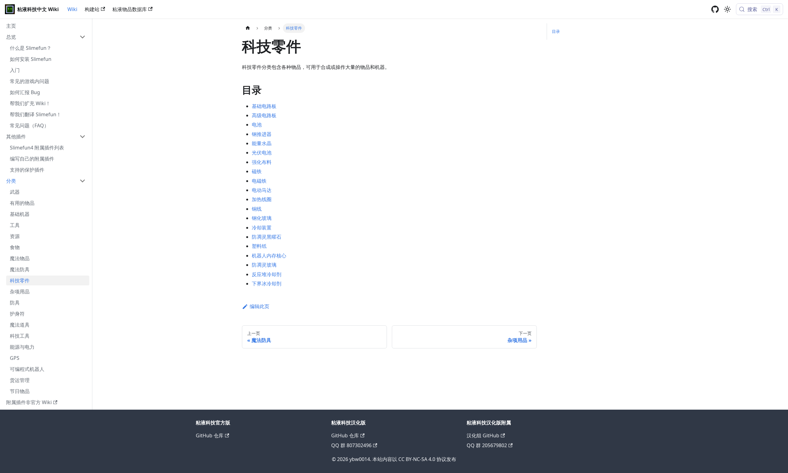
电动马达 (261, 190)
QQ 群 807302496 (351, 445)
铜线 (257, 208)
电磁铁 (259, 180)
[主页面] (248, 28)
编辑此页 (259, 306)
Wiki (72, 9)
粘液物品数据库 (129, 9)
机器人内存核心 (269, 255)
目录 (556, 31)
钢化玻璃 (261, 218)
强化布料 (261, 162)
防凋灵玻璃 (264, 264)
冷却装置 (261, 227)
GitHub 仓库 (209, 435)
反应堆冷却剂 (266, 274)
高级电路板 (264, 115)
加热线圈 (261, 199)
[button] (45, 37)
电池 (257, 124)
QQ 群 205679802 (487, 445)
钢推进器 (261, 134)
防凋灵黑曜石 (266, 236)
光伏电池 (261, 152)
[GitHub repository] (715, 9)
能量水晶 (261, 143)
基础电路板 (264, 106)
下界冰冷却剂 (266, 283)
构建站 (92, 9)
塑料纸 (259, 246)
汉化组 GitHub (483, 435)
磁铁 (257, 171)
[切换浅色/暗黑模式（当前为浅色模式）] (727, 9)
